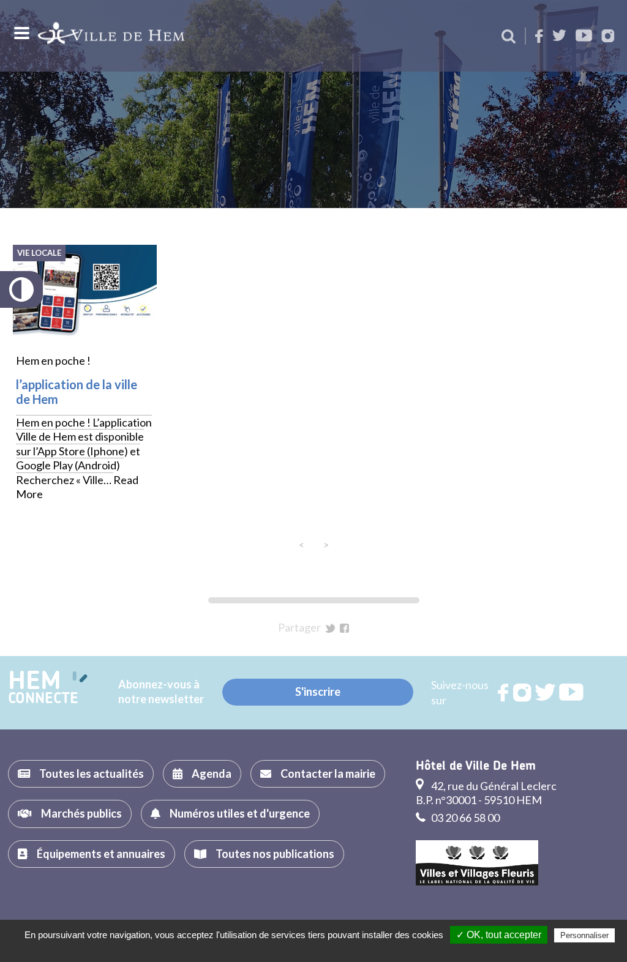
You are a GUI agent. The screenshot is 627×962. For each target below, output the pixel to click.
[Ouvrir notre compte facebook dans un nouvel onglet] (539, 37)
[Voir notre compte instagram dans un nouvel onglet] (608, 37)
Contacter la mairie (327, 773)
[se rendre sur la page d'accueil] (111, 35)
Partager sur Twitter (330, 628)
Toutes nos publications (275, 853)
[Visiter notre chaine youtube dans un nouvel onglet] (584, 36)
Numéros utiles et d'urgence (240, 813)
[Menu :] (20, 33)
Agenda (211, 773)
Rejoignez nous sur (504, 693)
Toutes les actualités (91, 773)
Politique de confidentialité (319, 950)
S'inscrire (317, 691)
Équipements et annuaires (101, 853)
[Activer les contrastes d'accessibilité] (21, 289)
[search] (508, 37)
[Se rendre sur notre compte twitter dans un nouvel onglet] (559, 36)
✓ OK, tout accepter (498, 935)
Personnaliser (584, 935)
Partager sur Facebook (344, 628)
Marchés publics (81, 813)
